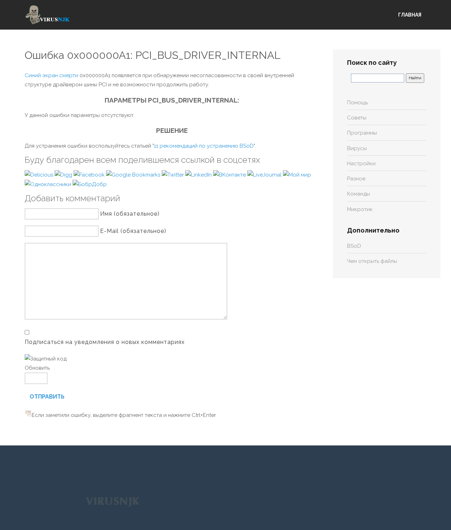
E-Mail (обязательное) (133, 231)
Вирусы (357, 148)
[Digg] (64, 174)
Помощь (357, 102)
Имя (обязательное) (130, 213)
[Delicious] (40, 174)
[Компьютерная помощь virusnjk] (47, 15)
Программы (362, 133)
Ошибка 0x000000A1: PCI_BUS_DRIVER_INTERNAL (152, 55)
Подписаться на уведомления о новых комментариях (105, 342)
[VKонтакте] (230, 174)
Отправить (47, 396)
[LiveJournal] (265, 174)
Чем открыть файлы (372, 261)
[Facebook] (90, 174)
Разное (356, 178)
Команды (358, 194)
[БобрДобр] (90, 184)
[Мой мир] (297, 174)
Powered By (112, 501)
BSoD (354, 246)
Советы (356, 118)
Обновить (37, 368)
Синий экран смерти (51, 75)
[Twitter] (173, 174)
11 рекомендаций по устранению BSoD (204, 146)
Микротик (360, 209)
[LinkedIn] (199, 174)
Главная (409, 15)
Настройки (361, 163)
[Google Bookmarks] (134, 174)
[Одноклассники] (49, 184)
